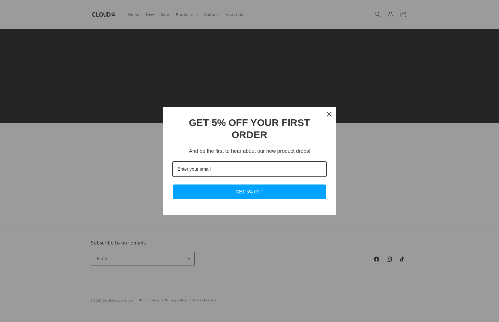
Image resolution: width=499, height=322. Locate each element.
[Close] (329, 114)
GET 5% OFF (249, 191)
